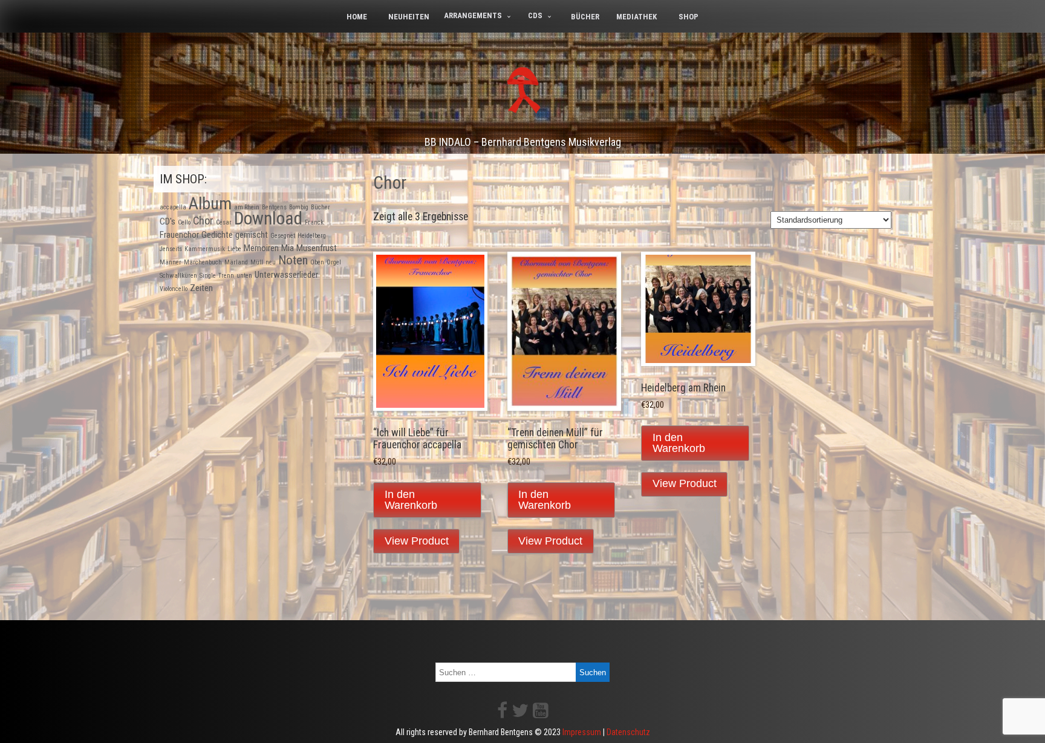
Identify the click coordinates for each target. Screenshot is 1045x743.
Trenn (226, 276)
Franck (314, 222)
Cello (184, 222)
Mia (287, 248)
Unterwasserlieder (286, 274)
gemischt (251, 234)
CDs (535, 15)
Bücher (585, 16)
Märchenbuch (203, 262)
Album (210, 204)
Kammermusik (204, 249)
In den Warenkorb (411, 499)
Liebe (234, 249)
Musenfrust (316, 248)
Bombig (298, 207)
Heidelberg (312, 236)
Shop (688, 16)
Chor (203, 220)
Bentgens (274, 207)
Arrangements (473, 15)
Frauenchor (179, 234)
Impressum (581, 732)
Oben (317, 262)
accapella (173, 207)
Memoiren (261, 248)
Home (357, 16)
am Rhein (246, 207)
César (224, 222)
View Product (417, 541)
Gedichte (217, 234)
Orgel (334, 262)
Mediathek (636, 16)
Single (208, 276)
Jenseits (171, 249)
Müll (256, 262)
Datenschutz (628, 732)
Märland (236, 262)
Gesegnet (282, 236)
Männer (170, 262)
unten (244, 276)
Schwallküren (178, 276)
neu (270, 262)
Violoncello (173, 289)
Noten (293, 260)
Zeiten (201, 288)
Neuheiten (408, 16)
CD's (167, 221)
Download (268, 218)
